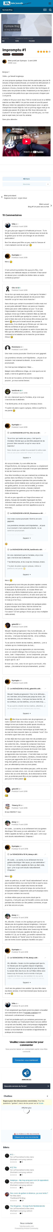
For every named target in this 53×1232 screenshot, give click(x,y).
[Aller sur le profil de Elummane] (7, 348)
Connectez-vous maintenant (26, 1060)
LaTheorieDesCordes (21, 1157)
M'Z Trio (13, 1167)
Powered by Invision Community (26, 1228)
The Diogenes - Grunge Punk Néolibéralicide (27, 1206)
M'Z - (12, 1154)
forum (41, 1103)
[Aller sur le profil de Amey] (7, 823)
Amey (14, 822)
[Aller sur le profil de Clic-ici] (7, 289)
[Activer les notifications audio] (48, 1096)
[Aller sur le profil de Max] (7, 1194)
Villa (13, 224)
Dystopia (16, 30)
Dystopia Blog (11, 26)
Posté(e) (19, 226)
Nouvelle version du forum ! (15, 1086)
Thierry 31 (16, 805)
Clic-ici (15, 288)
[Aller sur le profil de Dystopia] (4, 61)
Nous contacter (26, 1223)
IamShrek (16, 390)
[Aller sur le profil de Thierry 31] (7, 806)
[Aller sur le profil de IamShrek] (7, 391)
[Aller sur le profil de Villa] (7, 225)
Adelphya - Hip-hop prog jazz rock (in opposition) (29, 1180)
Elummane (16, 347)
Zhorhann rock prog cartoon (21, 1159)
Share (27, 179)
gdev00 (15, 624)
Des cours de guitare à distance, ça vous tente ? (29, 1193)
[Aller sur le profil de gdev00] (7, 625)
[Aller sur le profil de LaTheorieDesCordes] (7, 1156)
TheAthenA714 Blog (17, 1198)
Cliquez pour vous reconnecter (26, 1137)
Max (14, 1196)
